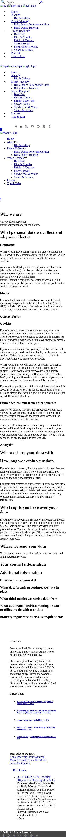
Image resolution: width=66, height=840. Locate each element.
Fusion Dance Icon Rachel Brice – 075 (33, 720)
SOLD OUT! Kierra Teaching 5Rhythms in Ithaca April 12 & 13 (36, 778)
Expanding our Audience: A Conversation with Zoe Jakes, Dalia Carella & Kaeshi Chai (36, 712)
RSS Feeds (19, 770)
